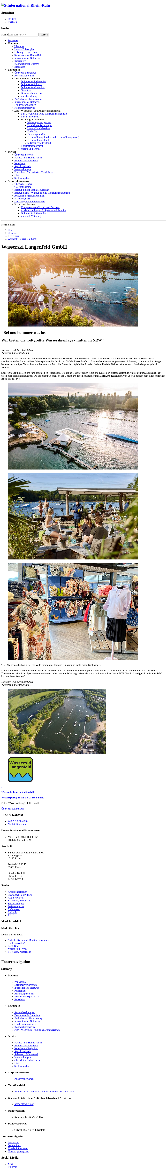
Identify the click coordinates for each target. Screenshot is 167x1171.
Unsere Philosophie (24, 49)
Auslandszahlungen (24, 75)
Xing (10, 1164)
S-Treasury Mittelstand (39, 143)
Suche (4, 34)
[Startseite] (26, 5)
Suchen (44, 35)
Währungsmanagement (39, 122)
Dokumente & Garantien (33, 81)
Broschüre (19, 66)
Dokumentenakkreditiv (33, 87)
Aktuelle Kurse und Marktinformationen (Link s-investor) (44, 1091)
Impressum (13, 1142)
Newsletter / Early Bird (20, 894)
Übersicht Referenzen (12, 808)
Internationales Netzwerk (27, 58)
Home (11, 230)
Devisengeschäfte (36, 134)
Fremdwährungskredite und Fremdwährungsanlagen (54, 137)
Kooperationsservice (24, 107)
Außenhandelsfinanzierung (28, 99)
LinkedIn (12, 912)
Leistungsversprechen (25, 52)
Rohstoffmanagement (32, 145)
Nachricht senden (17, 824)
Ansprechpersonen (17, 891)
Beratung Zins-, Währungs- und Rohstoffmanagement (42, 192)
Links (17, 175)
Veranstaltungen (22, 169)
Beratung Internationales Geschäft (31, 189)
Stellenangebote (22, 178)
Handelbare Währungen (39, 125)
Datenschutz (14, 1145)
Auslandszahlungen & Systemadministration (43, 210)
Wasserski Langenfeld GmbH (23, 239)
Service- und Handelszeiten (28, 157)
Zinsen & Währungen (32, 216)
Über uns (19, 46)
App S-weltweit (22, 166)
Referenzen (20, 61)
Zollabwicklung (29, 96)
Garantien (26, 90)
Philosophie (20, 981)
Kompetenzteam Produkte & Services (40, 207)
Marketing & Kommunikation (29, 201)
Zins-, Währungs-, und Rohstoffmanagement (44, 113)
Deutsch (12, 19)
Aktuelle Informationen (26, 160)
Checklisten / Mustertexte (27, 1060)
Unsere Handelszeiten (38, 128)
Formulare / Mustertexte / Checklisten (33, 172)
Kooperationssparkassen (26, 63)
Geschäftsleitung (22, 186)
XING (11, 915)
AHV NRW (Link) (24, 1104)
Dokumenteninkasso (31, 84)
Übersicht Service (23, 154)
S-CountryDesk (22, 198)
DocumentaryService (32, 93)
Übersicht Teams (23, 184)
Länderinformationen (25, 104)
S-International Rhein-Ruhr (28, 55)
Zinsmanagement (29, 116)
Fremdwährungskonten (39, 140)
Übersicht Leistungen (25, 72)
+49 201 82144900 (18, 821)
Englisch (12, 21)
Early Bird (32, 131)
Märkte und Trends (30, 148)
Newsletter (19, 163)
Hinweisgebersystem (18, 1151)
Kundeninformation (18, 1148)
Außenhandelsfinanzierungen (29, 195)
